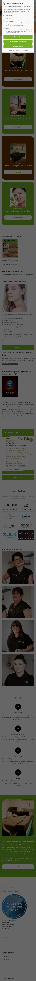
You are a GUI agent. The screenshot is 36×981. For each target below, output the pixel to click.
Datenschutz (11, 50)
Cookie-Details (24, 50)
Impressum (17, 50)
